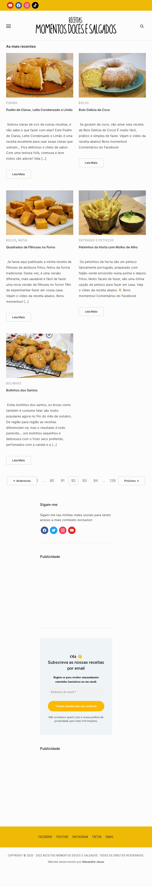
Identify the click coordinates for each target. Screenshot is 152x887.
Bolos (84, 103)
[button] (8, 26)
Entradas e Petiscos (96, 240)
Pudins (11, 103)
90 (52, 480)
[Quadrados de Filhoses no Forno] (39, 193)
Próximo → (131, 480)
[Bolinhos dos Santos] (39, 336)
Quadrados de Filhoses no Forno (30, 247)
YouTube (62, 837)
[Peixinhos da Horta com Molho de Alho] (112, 193)
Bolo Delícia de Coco (94, 110)
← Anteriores (22, 480)
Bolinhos (14, 383)
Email (109, 837)
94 (95, 480)
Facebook (45, 837)
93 (84, 480)
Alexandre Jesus (93, 861)
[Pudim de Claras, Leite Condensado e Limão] (39, 55)
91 (63, 480)
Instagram (80, 837)
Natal (23, 240)
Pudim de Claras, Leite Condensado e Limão (39, 110)
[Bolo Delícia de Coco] (112, 55)
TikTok (97, 837)
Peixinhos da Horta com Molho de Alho (108, 247)
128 (113, 480)
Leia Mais (18, 174)
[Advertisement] (76, 592)
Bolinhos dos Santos (22, 390)
